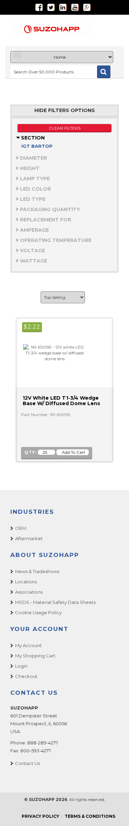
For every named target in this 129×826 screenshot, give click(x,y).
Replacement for (45, 220)
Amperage (34, 230)
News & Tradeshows (37, 571)
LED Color (35, 189)
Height (29, 168)
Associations (29, 592)
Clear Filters (64, 128)
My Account (28, 645)
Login (21, 666)
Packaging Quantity (49, 209)
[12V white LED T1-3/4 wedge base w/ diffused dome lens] (51, 352)
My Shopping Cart (35, 655)
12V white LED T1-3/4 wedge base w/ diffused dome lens (61, 400)
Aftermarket (29, 538)
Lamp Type (34, 178)
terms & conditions (90, 816)
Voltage (32, 250)
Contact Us (27, 763)
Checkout (26, 676)
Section (32, 138)
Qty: (30, 452)
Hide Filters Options (64, 110)
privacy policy (40, 816)
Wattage (33, 261)
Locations (26, 581)
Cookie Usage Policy (38, 612)
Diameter (33, 158)
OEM (20, 528)
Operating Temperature (55, 240)
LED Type (32, 199)
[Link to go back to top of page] (115, 812)
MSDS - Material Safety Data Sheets (55, 602)
